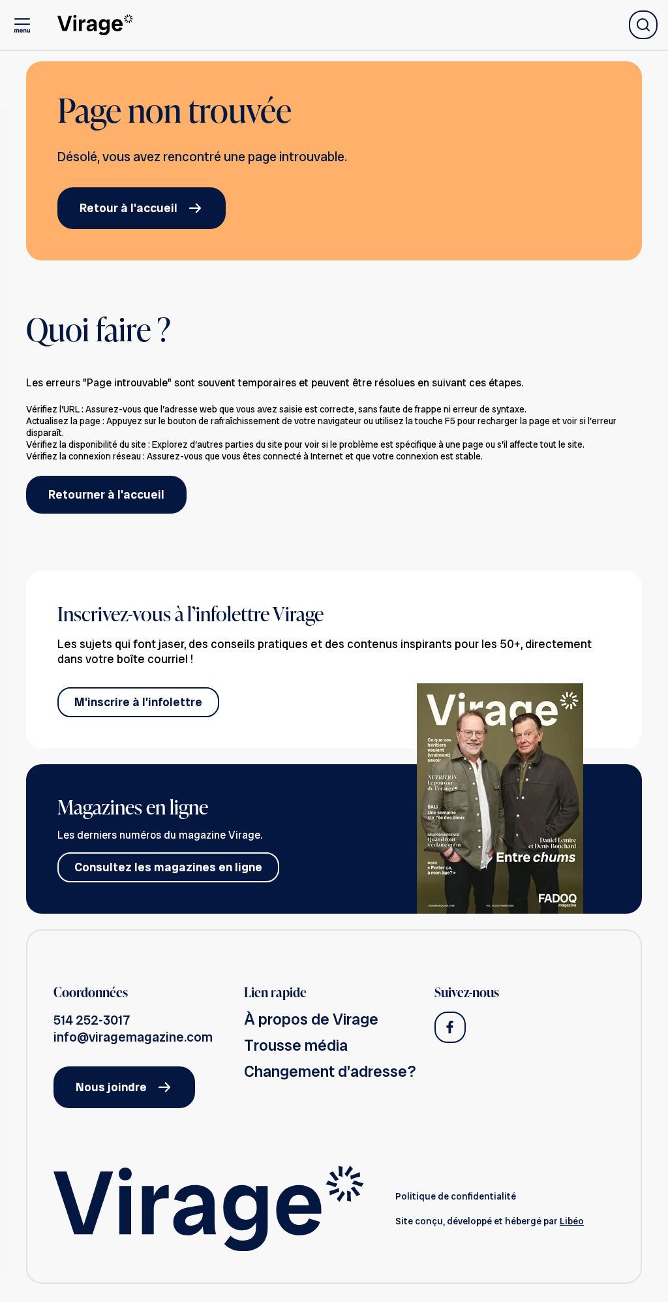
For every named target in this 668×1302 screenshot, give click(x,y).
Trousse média (296, 1045)
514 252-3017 (91, 1020)
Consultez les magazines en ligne (168, 867)
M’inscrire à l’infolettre (138, 701)
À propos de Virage (311, 1019)
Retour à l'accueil (128, 207)
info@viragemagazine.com (133, 1037)
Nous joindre (111, 1086)
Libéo (572, 1221)
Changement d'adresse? (330, 1071)
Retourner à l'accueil (106, 494)
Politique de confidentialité (455, 1196)
